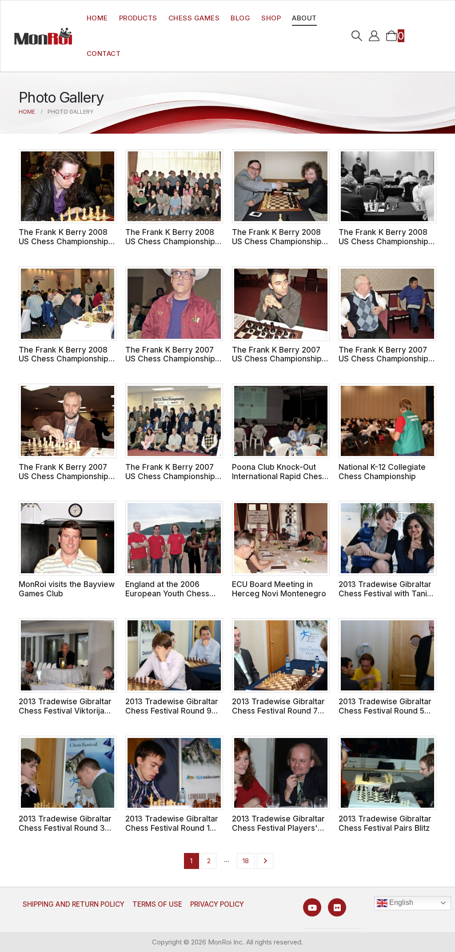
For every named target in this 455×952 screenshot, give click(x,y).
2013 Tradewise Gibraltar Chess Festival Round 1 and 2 (171, 827)
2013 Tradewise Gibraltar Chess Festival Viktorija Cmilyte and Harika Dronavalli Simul (65, 715)
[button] (357, 36)
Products (138, 18)
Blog (240, 18)
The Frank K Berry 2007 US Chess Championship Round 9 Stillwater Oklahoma (170, 363)
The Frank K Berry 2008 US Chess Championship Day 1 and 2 (63, 359)
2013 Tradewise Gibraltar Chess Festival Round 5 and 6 (385, 710)
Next (265, 861)
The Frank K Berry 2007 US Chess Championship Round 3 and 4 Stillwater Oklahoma (64, 480)
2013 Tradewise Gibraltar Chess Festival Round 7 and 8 (278, 710)
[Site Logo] (43, 36)
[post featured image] (67, 186)
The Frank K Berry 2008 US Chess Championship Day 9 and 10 (63, 241)
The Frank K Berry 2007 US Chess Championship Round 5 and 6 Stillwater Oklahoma (383, 363)
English (400, 902)
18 (246, 861)
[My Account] (374, 36)
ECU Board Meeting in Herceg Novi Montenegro (279, 588)
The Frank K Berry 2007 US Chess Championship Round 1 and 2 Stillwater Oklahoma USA (170, 480)
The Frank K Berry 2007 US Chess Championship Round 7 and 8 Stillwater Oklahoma (277, 363)
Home (97, 18)
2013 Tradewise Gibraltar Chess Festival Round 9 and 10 (171, 710)
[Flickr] (337, 907)
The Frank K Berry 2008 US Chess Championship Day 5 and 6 (277, 241)
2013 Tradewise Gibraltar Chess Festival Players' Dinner (278, 827)
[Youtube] (312, 907)
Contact (104, 53)
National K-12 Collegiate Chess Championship (382, 471)
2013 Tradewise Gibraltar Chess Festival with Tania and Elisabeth (385, 593)
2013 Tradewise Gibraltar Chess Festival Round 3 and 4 (65, 827)
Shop (271, 18)
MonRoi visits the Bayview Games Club (67, 588)
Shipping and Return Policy (73, 904)
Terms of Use (157, 904)
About (304, 18)
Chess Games (194, 18)
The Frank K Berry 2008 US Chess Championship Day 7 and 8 (170, 241)
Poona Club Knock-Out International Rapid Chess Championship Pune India (279, 476)
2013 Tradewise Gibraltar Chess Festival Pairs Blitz (385, 823)
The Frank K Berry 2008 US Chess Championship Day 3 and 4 (383, 241)
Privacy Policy (217, 904)
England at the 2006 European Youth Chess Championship (167, 593)
